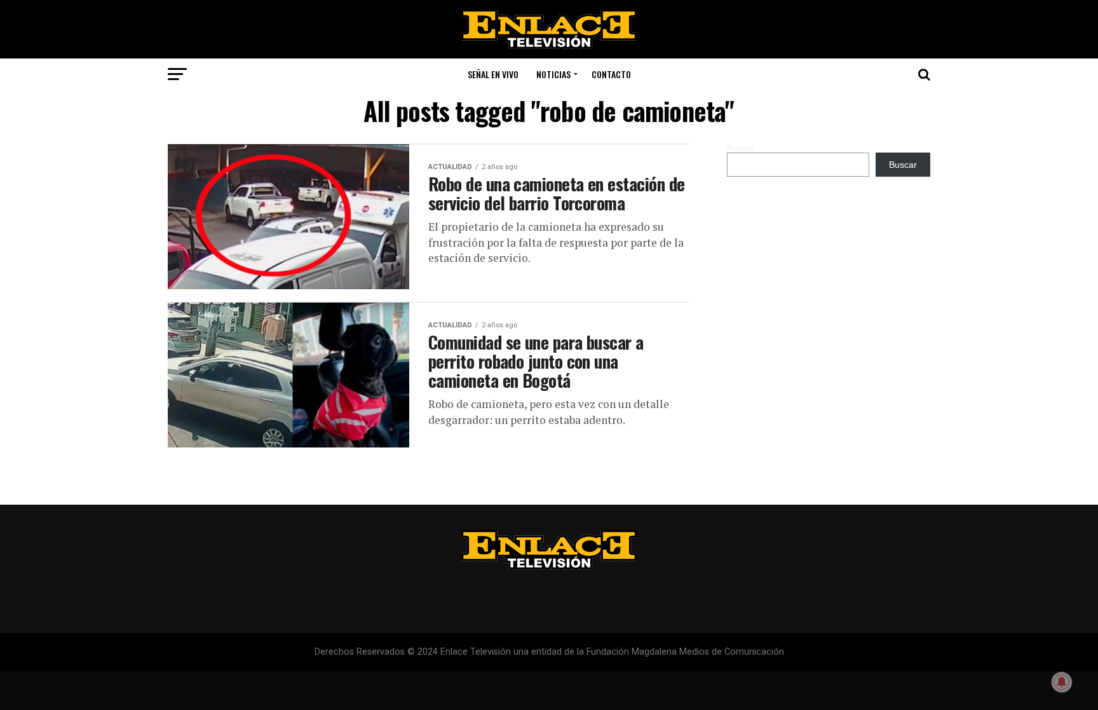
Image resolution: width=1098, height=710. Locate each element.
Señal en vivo (493, 74)
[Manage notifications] (1062, 682)
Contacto (611, 74)
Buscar (741, 148)
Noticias (553, 74)
